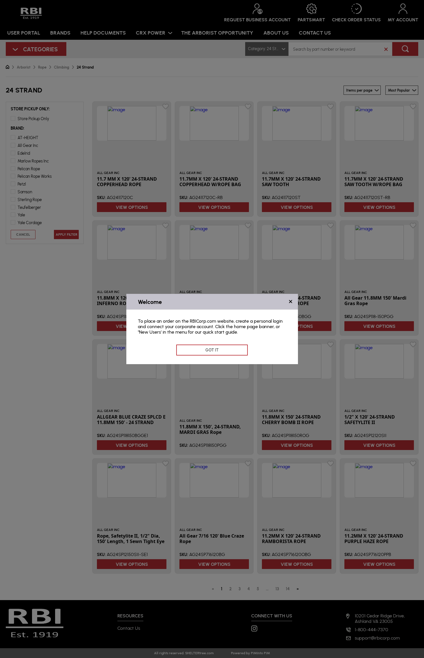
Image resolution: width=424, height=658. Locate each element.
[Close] (290, 301)
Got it (212, 350)
